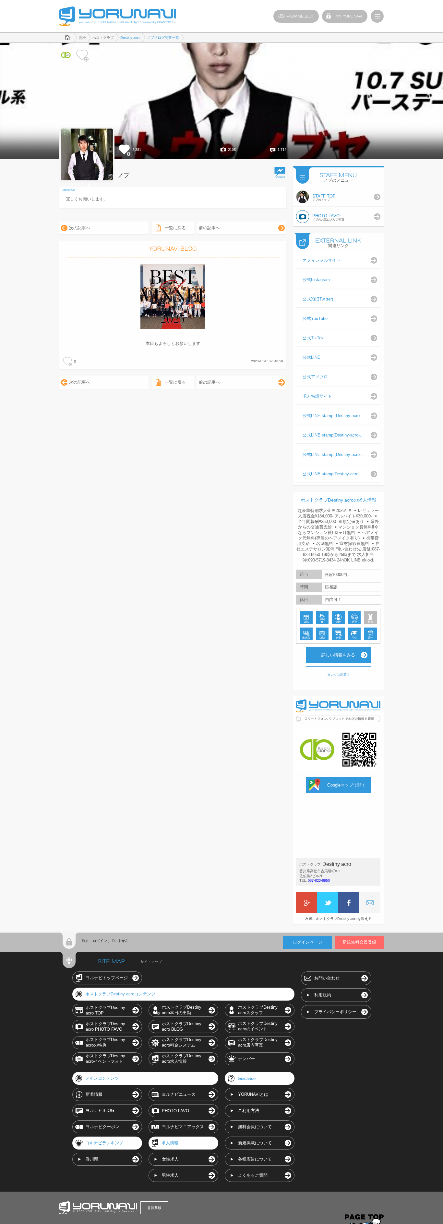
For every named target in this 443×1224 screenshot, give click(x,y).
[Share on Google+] (306, 902)
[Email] (369, 902)
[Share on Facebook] (348, 902)
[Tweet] (327, 902)
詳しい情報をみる (338, 654)
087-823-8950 (319, 880)
